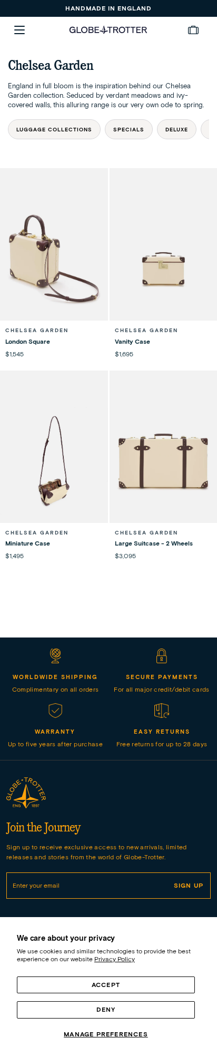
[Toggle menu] (19, 30)
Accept (106, 984)
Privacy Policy (114, 958)
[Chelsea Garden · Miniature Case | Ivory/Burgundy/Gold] (54, 461)
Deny (106, 1009)
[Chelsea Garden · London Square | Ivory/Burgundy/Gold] (54, 259)
